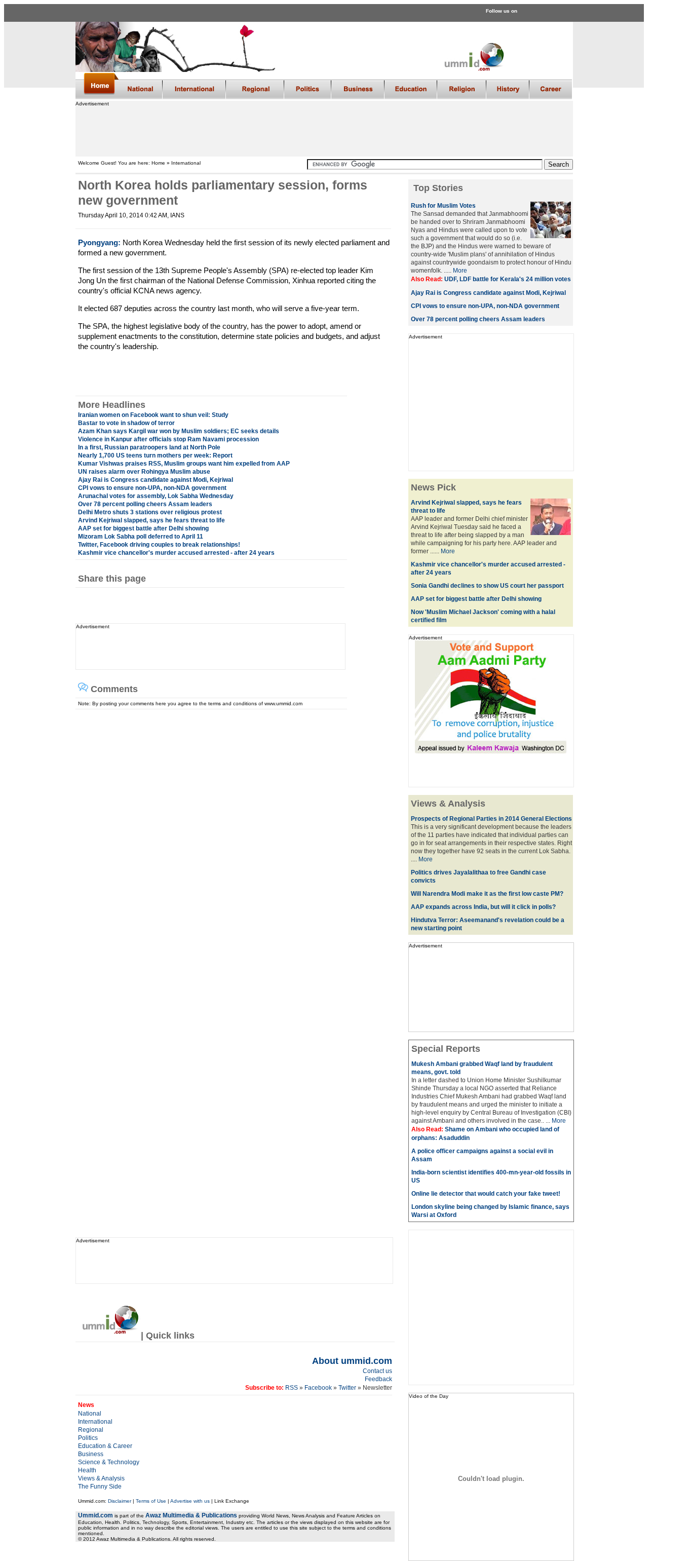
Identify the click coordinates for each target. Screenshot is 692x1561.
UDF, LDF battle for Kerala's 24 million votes (507, 279)
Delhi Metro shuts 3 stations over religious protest (150, 512)
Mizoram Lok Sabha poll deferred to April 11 (140, 536)
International (95, 1421)
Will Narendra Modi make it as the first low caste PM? (487, 893)
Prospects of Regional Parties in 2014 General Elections (491, 818)
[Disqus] (230, 836)
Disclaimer (119, 1501)
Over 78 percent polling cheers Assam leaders (145, 504)
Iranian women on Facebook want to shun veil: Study (153, 414)
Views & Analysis (101, 1478)
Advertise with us (190, 1501)
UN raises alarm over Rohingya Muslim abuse (144, 471)
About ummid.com (352, 1361)
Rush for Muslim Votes (443, 205)
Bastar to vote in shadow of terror (126, 423)
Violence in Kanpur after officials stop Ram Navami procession (168, 439)
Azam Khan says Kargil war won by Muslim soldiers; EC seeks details (178, 431)
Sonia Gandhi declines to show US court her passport (487, 585)
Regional (90, 1429)
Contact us (377, 1371)
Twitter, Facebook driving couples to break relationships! (159, 544)
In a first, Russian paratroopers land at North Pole (149, 447)
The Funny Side (100, 1486)
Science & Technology (108, 1462)
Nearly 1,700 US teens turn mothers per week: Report (155, 455)
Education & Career (105, 1446)
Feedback (378, 1379)
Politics (88, 1437)
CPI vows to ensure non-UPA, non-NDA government (152, 487)
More (460, 270)
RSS (291, 1387)
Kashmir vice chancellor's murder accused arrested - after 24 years (176, 552)
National (89, 1413)
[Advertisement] (323, 129)
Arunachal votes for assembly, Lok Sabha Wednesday (156, 496)
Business (90, 1454)
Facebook (318, 1387)
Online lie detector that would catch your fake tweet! (485, 1193)
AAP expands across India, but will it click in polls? (483, 906)
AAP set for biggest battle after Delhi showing (143, 528)
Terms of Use (151, 1501)
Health (87, 1470)
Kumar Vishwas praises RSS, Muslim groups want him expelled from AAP (184, 463)
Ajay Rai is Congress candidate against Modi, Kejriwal (155, 479)
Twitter (348, 1387)
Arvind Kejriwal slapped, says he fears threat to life (151, 520)
